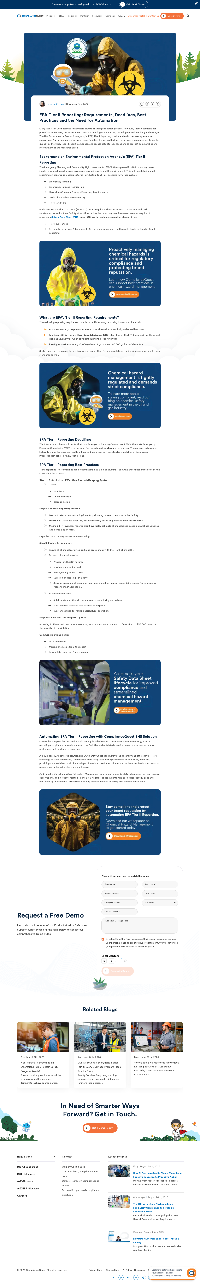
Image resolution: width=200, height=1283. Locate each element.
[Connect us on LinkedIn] (113, 1277)
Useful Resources (27, 1167)
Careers (22, 1195)
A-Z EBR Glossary (28, 1188)
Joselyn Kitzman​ (56, 104)
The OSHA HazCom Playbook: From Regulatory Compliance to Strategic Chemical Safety (153, 1208)
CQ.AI (61, 16)
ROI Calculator (26, 1174)
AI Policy (127, 1270)
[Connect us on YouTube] (128, 1277)
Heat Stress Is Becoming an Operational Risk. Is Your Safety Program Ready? (39, 1067)
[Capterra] (136, 1277)
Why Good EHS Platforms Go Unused (156, 1062)
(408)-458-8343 (76, 1167)
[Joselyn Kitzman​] (42, 104)
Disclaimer (140, 1270)
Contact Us (153, 16)
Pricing (121, 16)
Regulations (24, 1156)
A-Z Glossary (25, 1181)
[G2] (143, 1277)
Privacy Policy (96, 1270)
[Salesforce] (121, 1277)
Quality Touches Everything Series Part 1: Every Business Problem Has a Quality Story (99, 1067)
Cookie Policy (113, 1270)
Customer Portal (136, 16)
